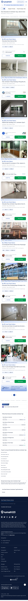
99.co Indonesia (17, 566)
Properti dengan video (21, 8)
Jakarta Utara (18, 400)
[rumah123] (14, 512)
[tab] (14, 492)
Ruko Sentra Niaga (4, 463)
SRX (14, 571)
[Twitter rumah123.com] (4, 517)
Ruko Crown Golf (4, 473)
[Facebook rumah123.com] (2, 517)
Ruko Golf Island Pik (4, 456)
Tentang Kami (3, 550)
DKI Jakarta (13, 400)
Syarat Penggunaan (4, 569)
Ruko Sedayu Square (5, 460)
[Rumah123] (6, 2)
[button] (13, 5)
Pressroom (3, 559)
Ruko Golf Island (4, 452)
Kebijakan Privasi (4, 566)
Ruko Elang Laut (4, 467)
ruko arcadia (3, 476)
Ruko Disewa (7, 400)
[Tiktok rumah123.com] (16, 517)
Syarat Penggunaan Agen (5, 571)
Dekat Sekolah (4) (14, 16)
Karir (2, 556)
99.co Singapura (17, 569)
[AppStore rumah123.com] (5, 587)
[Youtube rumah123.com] (9, 517)
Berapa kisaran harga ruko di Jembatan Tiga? (10, 481)
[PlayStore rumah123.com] (14, 587)
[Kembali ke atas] (25, 585)
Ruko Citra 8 (3, 465)
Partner (2, 554)
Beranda (2, 400)
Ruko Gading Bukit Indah (5, 469)
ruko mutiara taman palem (6, 471)
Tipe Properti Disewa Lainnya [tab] (7, 500)
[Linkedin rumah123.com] (12, 517)
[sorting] (6, 8)
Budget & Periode (11, 8)
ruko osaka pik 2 (4, 458)
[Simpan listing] (25, 20)
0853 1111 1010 (12, 535)
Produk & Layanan (4, 552)
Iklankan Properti (17, 550)
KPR (14, 552)
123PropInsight (3, 561)
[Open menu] (26, 2)
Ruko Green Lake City (5, 454)
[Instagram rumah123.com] (7, 517)
